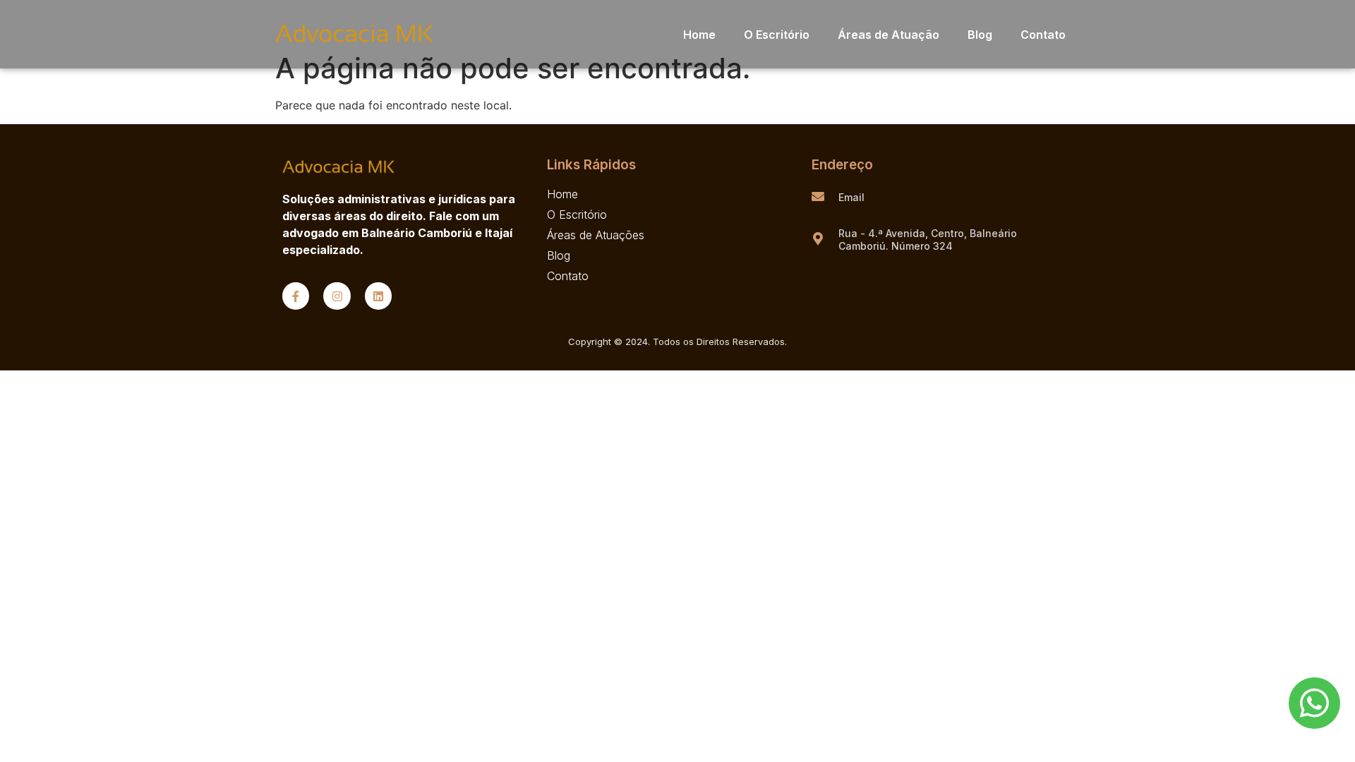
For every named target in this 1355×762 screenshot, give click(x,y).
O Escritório (776, 35)
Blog (980, 35)
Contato (1043, 35)
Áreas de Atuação (888, 35)
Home (699, 35)
